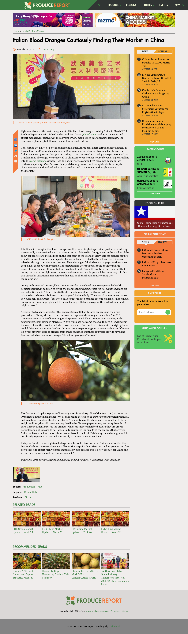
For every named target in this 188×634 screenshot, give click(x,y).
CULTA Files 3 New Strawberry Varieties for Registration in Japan (155, 109)
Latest (145, 52)
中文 (177, 5)
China (27, 492)
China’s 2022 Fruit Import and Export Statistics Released (23, 574)
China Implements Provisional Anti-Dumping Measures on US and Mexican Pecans (156, 125)
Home (16, 31)
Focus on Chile (154, 203)
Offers (145, 242)
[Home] (47, 5)
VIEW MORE (154, 142)
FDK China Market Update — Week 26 (82, 530)
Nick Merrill (114, 626)
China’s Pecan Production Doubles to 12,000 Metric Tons (156, 62)
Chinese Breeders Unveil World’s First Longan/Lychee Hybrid (85, 574)
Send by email (15, 161)
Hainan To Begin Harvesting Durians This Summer (55, 574)
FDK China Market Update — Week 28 (52, 530)
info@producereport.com (97, 610)
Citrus (40, 31)
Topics (148, 5)
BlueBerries (148, 265)
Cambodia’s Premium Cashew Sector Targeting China (155, 93)
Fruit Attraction (145, 187)
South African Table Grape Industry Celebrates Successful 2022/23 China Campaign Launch (115, 577)
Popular (162, 52)
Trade (39, 486)
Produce (113, 5)
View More (154, 286)
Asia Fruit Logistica (147, 175)
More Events (155, 194)
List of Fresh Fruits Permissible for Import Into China (149, 339)
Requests (162, 242)
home (98, 5)
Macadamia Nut (150, 277)
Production (29, 486)
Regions (131, 5)
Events (163, 5)
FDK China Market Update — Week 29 (23, 530)
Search (183, 5)
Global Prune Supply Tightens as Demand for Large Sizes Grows (155, 224)
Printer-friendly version (15, 156)
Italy (34, 492)
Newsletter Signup (119, 610)
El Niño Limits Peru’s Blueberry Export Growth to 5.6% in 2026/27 (157, 78)
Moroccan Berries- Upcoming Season (152, 255)
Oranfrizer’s (89, 134)
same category (38, 160)
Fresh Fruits (28, 31)
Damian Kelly (48, 49)
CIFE (139, 163)
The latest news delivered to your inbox (152, 302)
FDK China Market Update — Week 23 (111, 530)
